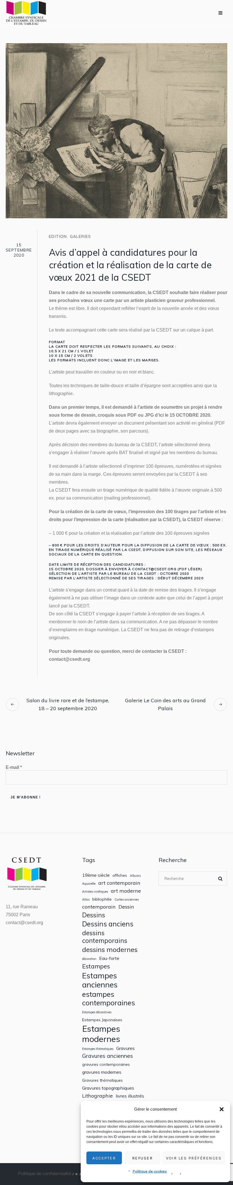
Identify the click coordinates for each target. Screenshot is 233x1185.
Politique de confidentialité (44, 1173)
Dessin (126, 907)
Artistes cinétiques (95, 892)
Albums (135, 876)
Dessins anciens (107, 924)
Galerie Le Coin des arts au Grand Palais (165, 704)
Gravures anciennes (107, 1055)
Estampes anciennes (100, 980)
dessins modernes (110, 949)
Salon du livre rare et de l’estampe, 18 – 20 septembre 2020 (67, 704)
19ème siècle (96, 875)
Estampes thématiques (97, 1049)
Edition (58, 236)
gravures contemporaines (106, 1064)
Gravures (125, 1048)
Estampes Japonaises (102, 1020)
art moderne (126, 891)
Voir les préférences (193, 1158)
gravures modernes (101, 1072)
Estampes (96, 966)
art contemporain (119, 883)
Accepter (104, 1158)
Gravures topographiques (108, 1088)
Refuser (142, 1158)
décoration (89, 959)
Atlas (86, 899)
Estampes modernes (101, 1034)
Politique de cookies (150, 1171)
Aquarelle (88, 884)
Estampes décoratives (96, 1012)
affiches (120, 875)
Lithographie (97, 1096)
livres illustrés (130, 1096)
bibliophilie (102, 899)
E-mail (14, 767)
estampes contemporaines (108, 998)
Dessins (93, 915)
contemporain (99, 907)
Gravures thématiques (102, 1080)
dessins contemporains (104, 936)
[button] (221, 1109)
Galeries (80, 236)
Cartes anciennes (127, 899)
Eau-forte (109, 958)
